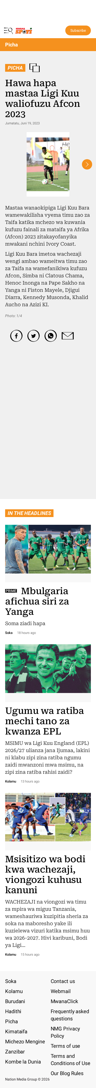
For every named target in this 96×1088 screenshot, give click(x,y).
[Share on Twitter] (33, 336)
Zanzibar (15, 1052)
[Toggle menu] (9, 30)
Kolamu (14, 991)
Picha (11, 45)
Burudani (15, 1001)
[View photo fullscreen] (48, 164)
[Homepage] (23, 31)
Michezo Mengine (25, 1041)
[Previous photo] (9, 164)
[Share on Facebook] (16, 336)
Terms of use (65, 1046)
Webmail (61, 991)
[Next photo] (87, 164)
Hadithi (13, 1011)
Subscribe (78, 30)
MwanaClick (64, 1001)
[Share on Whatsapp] (51, 336)
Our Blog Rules (67, 1073)
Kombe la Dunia (23, 1062)
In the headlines (29, 513)
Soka (10, 981)
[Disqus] (48, 410)
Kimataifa (16, 1031)
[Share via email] (68, 336)
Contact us (63, 981)
